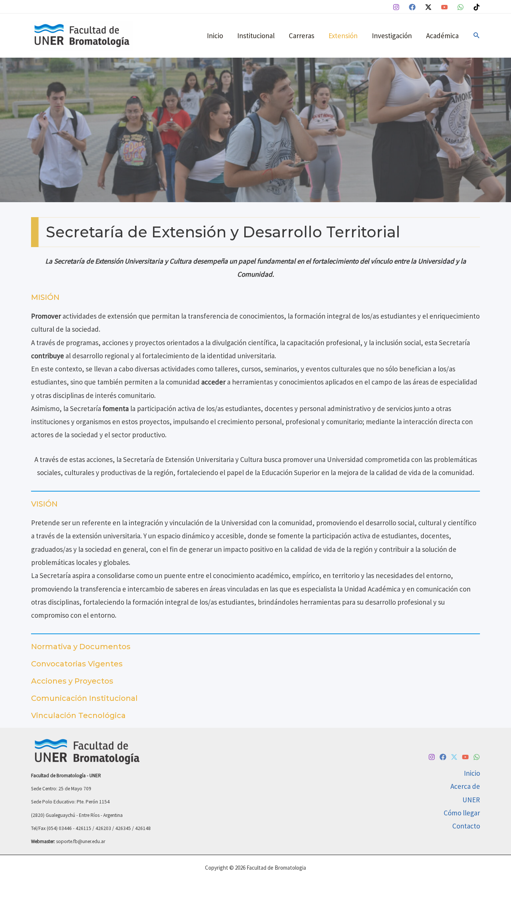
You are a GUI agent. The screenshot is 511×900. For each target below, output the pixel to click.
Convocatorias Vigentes (77, 663)
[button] (476, 35)
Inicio (215, 35)
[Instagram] (396, 7)
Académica (442, 35)
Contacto (466, 825)
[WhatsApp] (460, 7)
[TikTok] (476, 7)
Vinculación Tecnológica (78, 715)
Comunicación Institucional (84, 698)
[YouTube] (444, 7)
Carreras (301, 35)
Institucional (256, 35)
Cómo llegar (462, 812)
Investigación (392, 35)
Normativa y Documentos (81, 646)
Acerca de (465, 786)
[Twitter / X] (428, 7)
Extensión (343, 35)
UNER (471, 799)
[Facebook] (412, 7)
